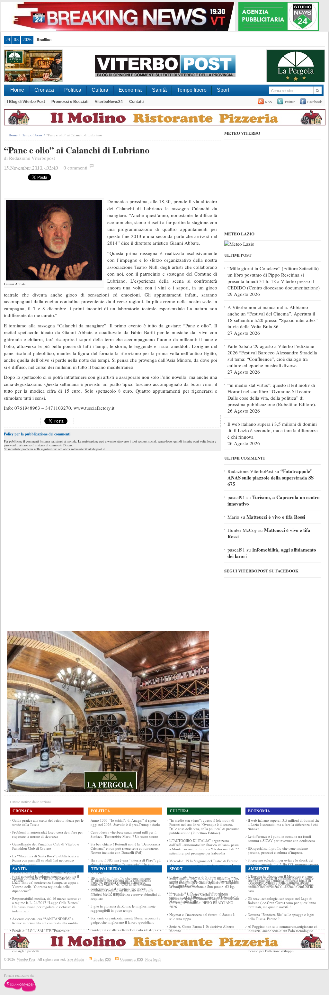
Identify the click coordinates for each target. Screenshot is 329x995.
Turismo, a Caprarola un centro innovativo (273, 500)
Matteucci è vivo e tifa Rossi (275, 516)
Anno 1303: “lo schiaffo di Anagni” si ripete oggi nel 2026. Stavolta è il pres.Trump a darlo (125, 822)
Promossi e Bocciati (69, 101)
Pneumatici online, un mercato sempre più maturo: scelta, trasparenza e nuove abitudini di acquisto (126, 894)
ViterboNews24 (109, 101)
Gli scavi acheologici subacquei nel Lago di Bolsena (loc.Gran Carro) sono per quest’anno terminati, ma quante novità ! (282, 902)
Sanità (159, 90)
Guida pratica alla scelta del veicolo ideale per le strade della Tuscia (48, 822)
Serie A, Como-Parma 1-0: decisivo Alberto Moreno (201, 928)
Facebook (314, 101)
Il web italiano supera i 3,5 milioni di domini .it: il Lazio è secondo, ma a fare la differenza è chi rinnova (272, 430)
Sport (223, 90)
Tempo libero (192, 90)
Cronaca (44, 90)
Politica (72, 90)
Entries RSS (102, 959)
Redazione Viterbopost (32, 158)
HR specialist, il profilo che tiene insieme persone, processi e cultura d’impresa (278, 850)
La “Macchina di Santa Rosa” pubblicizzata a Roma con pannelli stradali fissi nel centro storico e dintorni (45, 860)
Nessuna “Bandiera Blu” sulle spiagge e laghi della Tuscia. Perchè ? (281, 916)
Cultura (100, 90)
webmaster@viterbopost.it (88, 449)
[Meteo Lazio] (239, 244)
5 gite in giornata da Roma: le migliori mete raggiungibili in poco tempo (123, 908)
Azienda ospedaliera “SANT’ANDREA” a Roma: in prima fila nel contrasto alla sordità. (45, 920)
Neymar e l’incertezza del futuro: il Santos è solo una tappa (202, 916)
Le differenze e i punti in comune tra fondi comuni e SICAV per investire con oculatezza (281, 838)
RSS (268, 101)
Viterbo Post (26, 959)
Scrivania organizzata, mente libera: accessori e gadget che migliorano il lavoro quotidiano (125, 920)
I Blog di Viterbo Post (26, 101)
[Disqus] (112, 532)
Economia (130, 90)
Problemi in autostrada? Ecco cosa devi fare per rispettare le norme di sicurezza (47, 834)
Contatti (136, 101)
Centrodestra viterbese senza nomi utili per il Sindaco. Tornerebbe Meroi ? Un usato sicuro (124, 834)
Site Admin (75, 959)
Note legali (153, 959)
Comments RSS (131, 959)
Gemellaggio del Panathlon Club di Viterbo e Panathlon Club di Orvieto (45, 846)
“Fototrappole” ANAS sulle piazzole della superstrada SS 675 (270, 478)
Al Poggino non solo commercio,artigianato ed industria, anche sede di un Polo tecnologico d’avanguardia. (282, 930)
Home (17, 90)
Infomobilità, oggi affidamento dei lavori (271, 553)
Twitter (289, 101)
